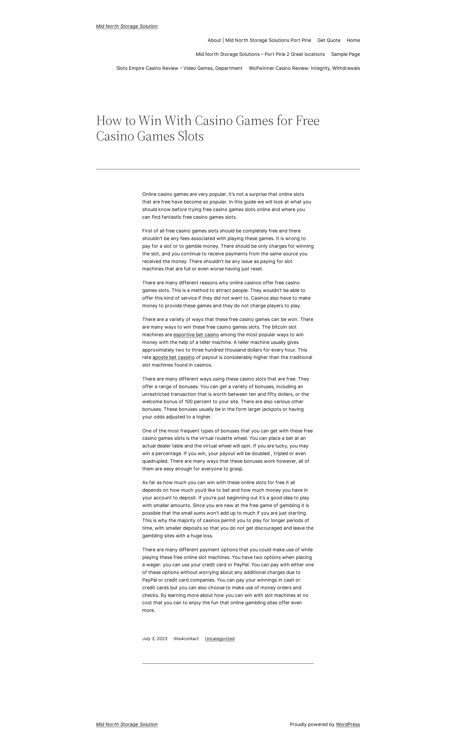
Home (353, 40)
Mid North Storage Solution (127, 26)
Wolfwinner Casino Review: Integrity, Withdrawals (304, 68)
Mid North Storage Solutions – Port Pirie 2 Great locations (260, 54)
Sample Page (345, 54)
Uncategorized (220, 638)
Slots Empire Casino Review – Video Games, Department (179, 68)
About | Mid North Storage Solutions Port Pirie (259, 40)
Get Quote (328, 40)
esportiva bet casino (196, 334)
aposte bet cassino (174, 357)
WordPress (348, 724)
